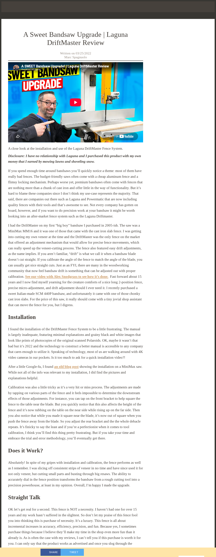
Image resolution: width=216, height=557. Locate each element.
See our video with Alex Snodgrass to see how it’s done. (66, 277)
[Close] (7, 7)
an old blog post (66, 367)
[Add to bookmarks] (171, 552)
